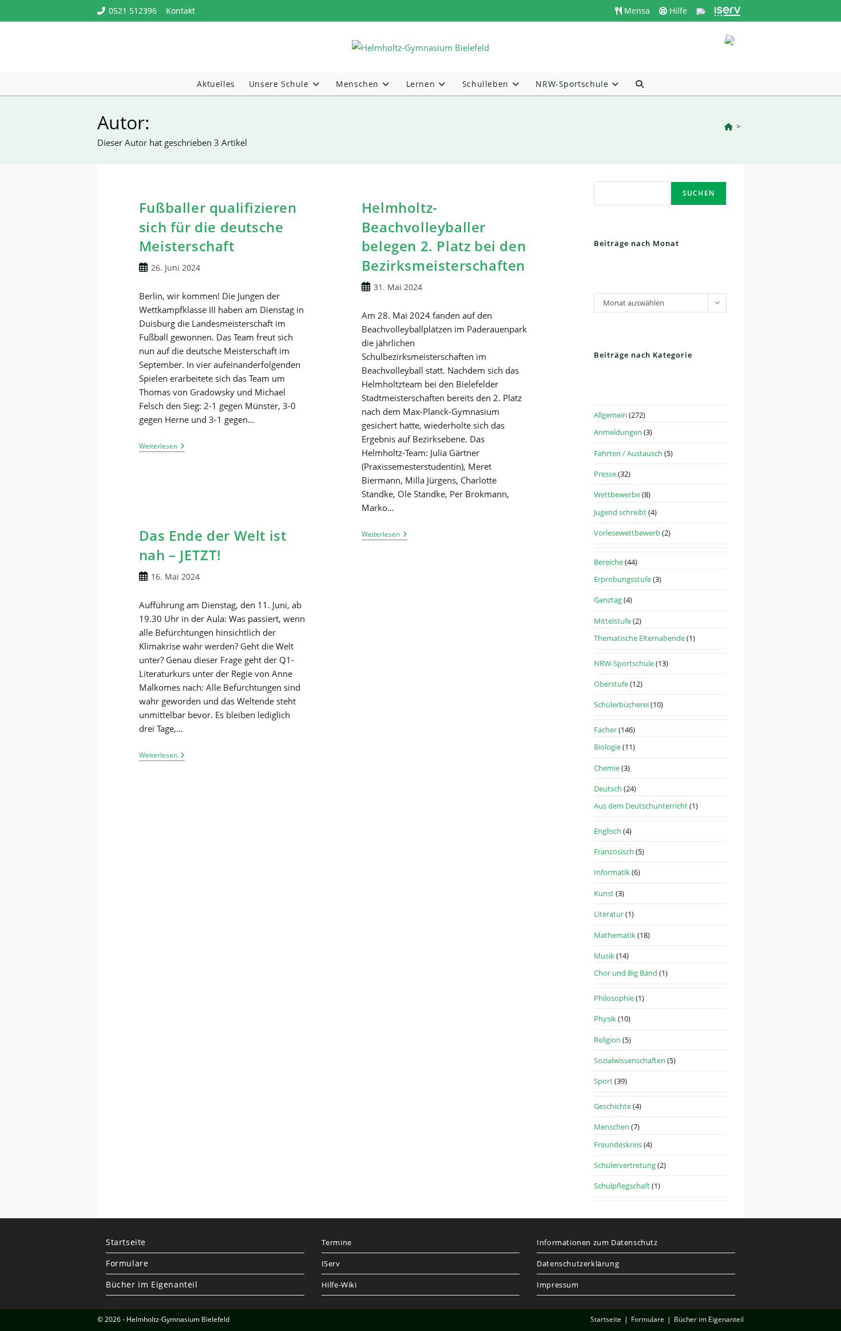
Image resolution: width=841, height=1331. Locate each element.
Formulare (127, 1263)
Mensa (636, 10)
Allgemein (610, 415)
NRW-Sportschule (624, 663)
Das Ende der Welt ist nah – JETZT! (213, 545)
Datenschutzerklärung (578, 1263)
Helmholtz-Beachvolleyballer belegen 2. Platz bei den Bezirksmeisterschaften (444, 236)
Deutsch (608, 788)
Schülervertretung (625, 1165)
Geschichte (612, 1106)
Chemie (607, 768)
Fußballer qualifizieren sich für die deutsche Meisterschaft (218, 226)
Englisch (607, 831)
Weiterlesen (162, 447)
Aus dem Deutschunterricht (641, 806)
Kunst (604, 893)
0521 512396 (133, 10)
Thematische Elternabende (639, 638)
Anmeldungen (618, 432)
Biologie (607, 747)
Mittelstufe (612, 621)
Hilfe (677, 10)
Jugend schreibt (620, 512)
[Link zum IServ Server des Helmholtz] (727, 10)
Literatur (609, 914)
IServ (331, 1263)
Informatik (612, 872)
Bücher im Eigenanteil (152, 1284)
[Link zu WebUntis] (701, 10)
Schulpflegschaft (622, 1186)
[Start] (728, 126)
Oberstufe (611, 684)
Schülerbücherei (621, 704)
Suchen (699, 193)
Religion (607, 1040)
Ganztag (608, 600)
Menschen (611, 1127)
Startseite (126, 1242)
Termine (337, 1242)
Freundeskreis (618, 1144)
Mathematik (615, 935)
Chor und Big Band (625, 973)
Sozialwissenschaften (629, 1060)
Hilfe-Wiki (339, 1284)
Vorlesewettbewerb (627, 533)
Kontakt (180, 10)
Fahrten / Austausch (628, 453)
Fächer (605, 729)
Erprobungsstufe (622, 579)
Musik (604, 955)
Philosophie (614, 998)
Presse (605, 474)
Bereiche (608, 562)
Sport (603, 1081)
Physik (605, 1018)
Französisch (614, 851)
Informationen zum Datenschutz (597, 1242)
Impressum (557, 1284)
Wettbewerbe (617, 494)
